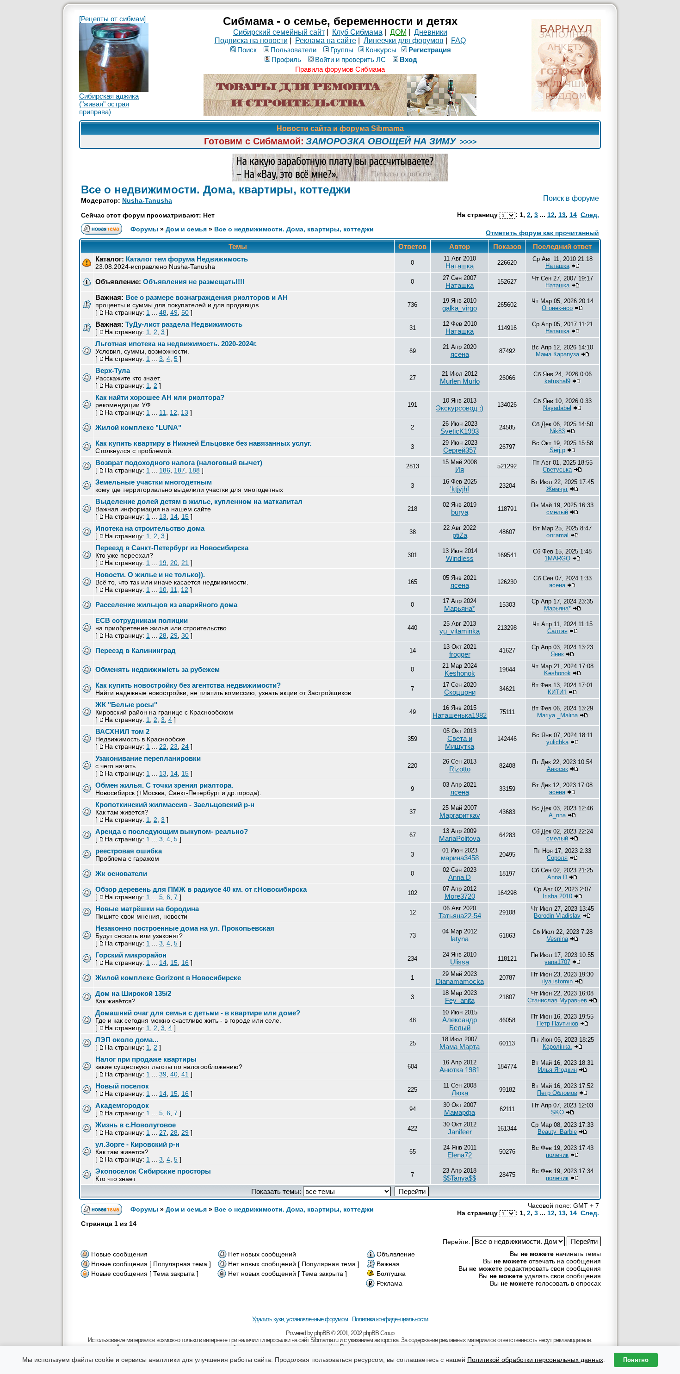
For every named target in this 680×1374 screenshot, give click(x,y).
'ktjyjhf (459, 489)
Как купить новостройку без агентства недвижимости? (188, 685)
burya (459, 512)
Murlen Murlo (460, 381)
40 (174, 1074)
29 (174, 635)
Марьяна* (459, 608)
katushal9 (557, 381)
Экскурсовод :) (459, 408)
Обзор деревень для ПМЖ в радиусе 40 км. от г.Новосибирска (201, 889)
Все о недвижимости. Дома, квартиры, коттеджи (216, 189)
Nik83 (557, 431)
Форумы (144, 229)
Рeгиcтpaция (429, 50)
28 (163, 635)
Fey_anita (460, 1000)
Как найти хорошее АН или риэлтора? (159, 397)
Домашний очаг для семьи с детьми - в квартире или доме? (197, 1013)
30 (185, 635)
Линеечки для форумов (404, 40)
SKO (557, 1112)
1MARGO (557, 558)
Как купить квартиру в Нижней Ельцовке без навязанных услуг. (203, 443)
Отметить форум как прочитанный (542, 232)
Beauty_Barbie (557, 1131)
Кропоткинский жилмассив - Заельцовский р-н (174, 804)
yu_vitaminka (459, 631)
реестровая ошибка (128, 851)
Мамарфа (459, 1112)
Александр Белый (459, 1024)
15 (185, 516)
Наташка (459, 266)
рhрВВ (322, 1333)
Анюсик (557, 768)
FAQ (458, 40)
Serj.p (557, 450)
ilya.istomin (557, 981)
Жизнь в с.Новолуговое (135, 1125)
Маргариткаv (459, 815)
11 (162, 412)
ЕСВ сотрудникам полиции (141, 620)
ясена (460, 354)
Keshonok (460, 673)
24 (185, 746)
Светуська (557, 469)
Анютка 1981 (459, 1070)
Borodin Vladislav (557, 915)
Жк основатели (121, 873)
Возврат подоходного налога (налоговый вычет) (178, 462)
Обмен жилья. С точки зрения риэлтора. (164, 785)
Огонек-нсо (557, 308)
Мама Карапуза (557, 354)
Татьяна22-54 (460, 916)
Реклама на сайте (325, 40)
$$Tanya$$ (459, 1178)
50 (185, 312)
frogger (459, 654)
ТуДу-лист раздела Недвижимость (183, 324)
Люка (459, 1093)
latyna (460, 939)
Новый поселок (122, 1086)
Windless (460, 558)
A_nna (557, 815)
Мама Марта (459, 1047)
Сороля (557, 857)
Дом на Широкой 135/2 (133, 993)
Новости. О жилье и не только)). (150, 574)
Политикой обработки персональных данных (535, 1359)
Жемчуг (557, 488)
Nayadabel (557, 407)
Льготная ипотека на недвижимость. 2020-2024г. (176, 344)
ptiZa (459, 535)
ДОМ (398, 32)
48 (163, 312)
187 (179, 470)
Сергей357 (459, 450)
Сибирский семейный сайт (279, 32)
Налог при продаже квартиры (146, 1059)
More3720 (460, 896)
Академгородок (122, 1105)
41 (185, 1074)
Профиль (286, 59)
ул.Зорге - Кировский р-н (137, 1144)
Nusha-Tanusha (147, 200)
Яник (557, 654)
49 (174, 312)
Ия (459, 469)
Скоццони (460, 692)
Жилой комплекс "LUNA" (138, 427)
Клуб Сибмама (357, 32)
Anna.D (459, 877)
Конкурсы (380, 50)
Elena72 (459, 1155)
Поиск (247, 50)
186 (164, 470)
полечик (557, 1154)
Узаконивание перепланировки (148, 758)
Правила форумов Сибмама (340, 69)
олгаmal (557, 535)
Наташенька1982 (460, 715)
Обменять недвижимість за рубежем (157, 669)
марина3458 (460, 858)
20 (174, 562)
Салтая (557, 631)
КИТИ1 (557, 692)
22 (163, 746)
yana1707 (557, 961)
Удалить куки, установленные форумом (300, 1319)
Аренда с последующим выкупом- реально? (171, 831)
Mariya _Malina (557, 715)
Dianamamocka (460, 981)
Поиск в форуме (571, 198)
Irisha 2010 (557, 896)
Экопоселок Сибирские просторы (153, 1171)
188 (194, 470)
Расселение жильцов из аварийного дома (166, 605)
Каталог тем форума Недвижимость (187, 259)
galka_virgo (459, 308)
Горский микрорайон (131, 955)
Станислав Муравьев (557, 1000)
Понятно (636, 1359)
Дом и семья (186, 229)
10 (163, 589)
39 (163, 1074)
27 (163, 1132)
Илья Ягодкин (557, 1069)
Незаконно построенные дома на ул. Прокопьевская (184, 928)
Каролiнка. (557, 1046)
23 (174, 746)
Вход (408, 59)
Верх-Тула (112, 370)
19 (163, 562)
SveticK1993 (459, 431)
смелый (557, 512)
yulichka (557, 742)
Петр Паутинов (557, 1023)
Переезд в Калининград (135, 650)
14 (573, 214)
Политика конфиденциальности (390, 1319)
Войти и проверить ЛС (350, 59)
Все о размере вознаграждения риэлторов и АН (206, 297)
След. (590, 214)
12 (551, 214)
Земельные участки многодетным (153, 482)
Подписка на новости (251, 40)
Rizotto (459, 769)
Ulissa (459, 962)
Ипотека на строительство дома (149, 528)
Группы (341, 50)
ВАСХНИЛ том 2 (122, 731)
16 (185, 962)
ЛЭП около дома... (126, 1040)
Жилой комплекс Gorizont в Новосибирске (168, 978)
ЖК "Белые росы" (126, 705)
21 (185, 562)
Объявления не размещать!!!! (194, 282)
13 (562, 214)
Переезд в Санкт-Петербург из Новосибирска (171, 548)
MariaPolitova (459, 838)
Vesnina (557, 938)
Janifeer (460, 1132)
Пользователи (293, 50)
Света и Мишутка (459, 742)
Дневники (430, 32)
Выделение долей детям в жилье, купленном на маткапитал (199, 501)
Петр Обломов (557, 1092)
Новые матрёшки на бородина (147, 909)
